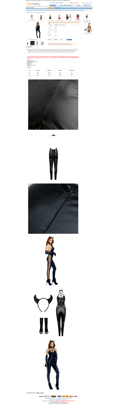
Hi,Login (50, 2)
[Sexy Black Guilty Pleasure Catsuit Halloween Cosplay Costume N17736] (27, 45)
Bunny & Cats (42, 12)
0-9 (70, 398)
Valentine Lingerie (61, 10)
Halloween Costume (54, 10)
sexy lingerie (28, 10)
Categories (29, 12)
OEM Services (87, 5)
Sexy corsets (78, 10)
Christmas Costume (47, 10)
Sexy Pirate (67, 10)
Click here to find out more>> (68, 52)
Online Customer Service (87, 3)
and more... (83, 10)
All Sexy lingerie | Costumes (66, 5)
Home (53, 5)
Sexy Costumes (40, 10)
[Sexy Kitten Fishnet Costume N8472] (88, 32)
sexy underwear (34, 10)
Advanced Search (57, 7)
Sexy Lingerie (52, 399)
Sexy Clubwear (72, 10)
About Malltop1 (58, 399)
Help (63, 2)
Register (54, 2)
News (79, 5)
